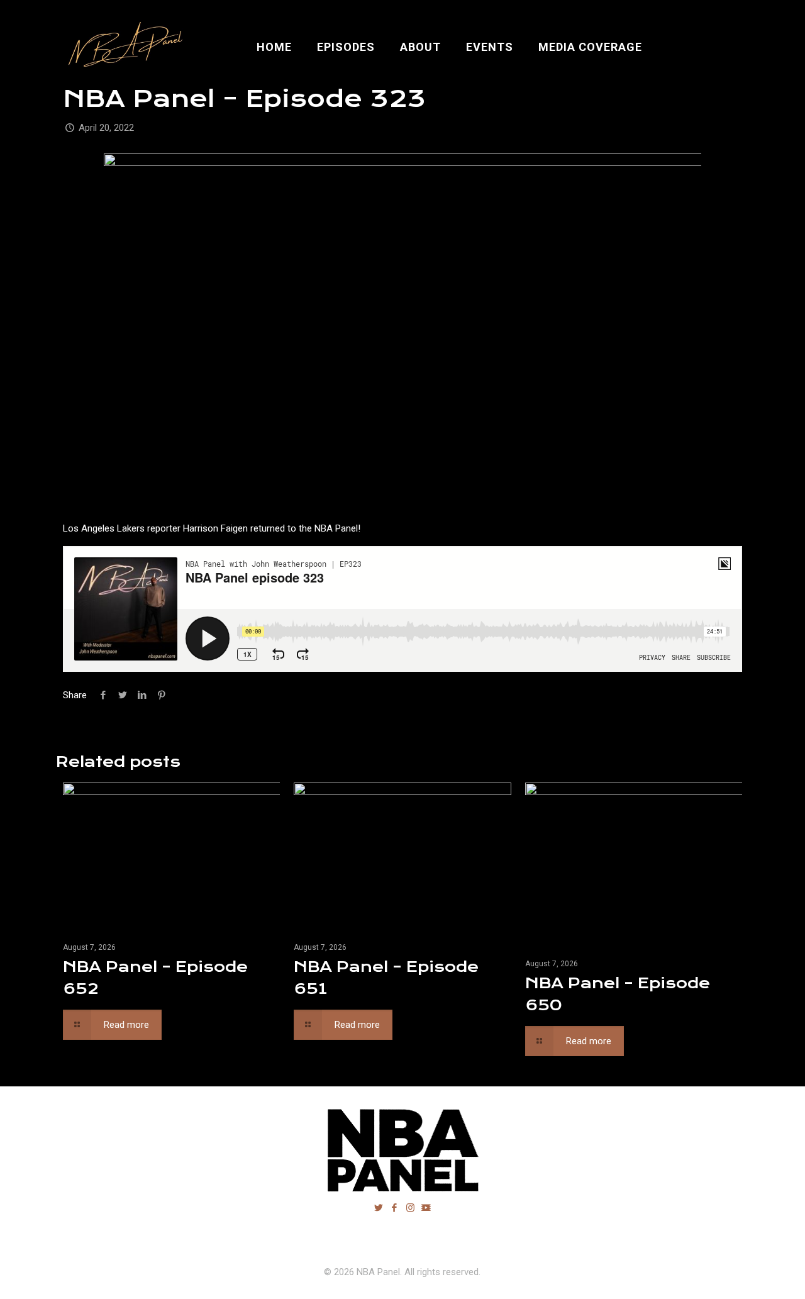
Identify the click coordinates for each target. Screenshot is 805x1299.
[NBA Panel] (123, 47)
